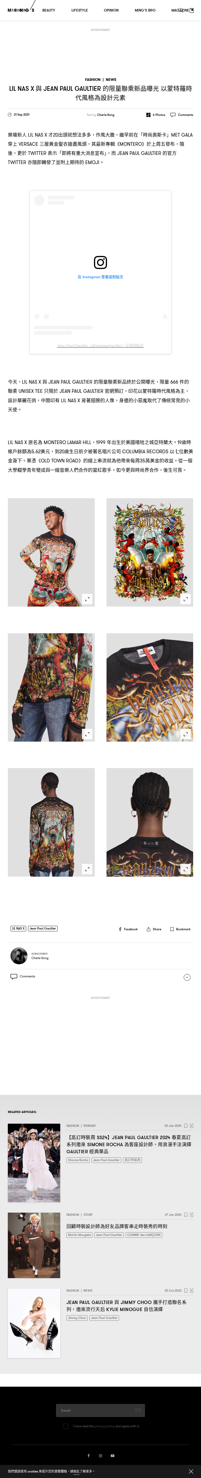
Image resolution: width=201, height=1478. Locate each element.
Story (88, 1214)
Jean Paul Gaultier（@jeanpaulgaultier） (100, 345)
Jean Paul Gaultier (43, 928)
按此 (76, 1471)
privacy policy (104, 1426)
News (111, 79)
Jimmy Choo (77, 1317)
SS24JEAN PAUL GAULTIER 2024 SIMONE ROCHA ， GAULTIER (129, 1144)
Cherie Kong (105, 115)
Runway (89, 1125)
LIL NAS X (18, 928)
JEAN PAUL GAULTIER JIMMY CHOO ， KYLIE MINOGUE (126, 1306)
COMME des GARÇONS (144, 1235)
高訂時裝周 (132, 1160)
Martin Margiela (79, 1235)
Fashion (92, 79)
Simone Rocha (78, 1160)
